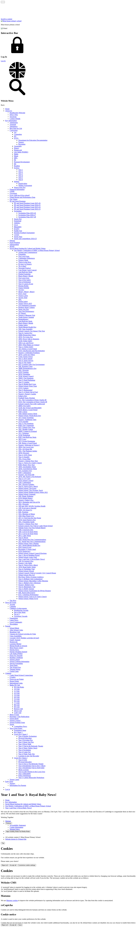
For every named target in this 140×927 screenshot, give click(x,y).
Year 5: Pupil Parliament (26, 380)
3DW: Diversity (23, 453)
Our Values (13, 199)
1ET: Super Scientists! (26, 418)
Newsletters (14, 624)
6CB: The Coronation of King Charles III (32, 402)
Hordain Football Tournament (24, 233)
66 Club (17, 701)
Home (7, 109)
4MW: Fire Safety (24, 406)
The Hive (13, 600)
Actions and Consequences (27, 252)
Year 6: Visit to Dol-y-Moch (28, 486)
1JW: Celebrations (24, 482)
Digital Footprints (24, 274)
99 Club (17, 707)
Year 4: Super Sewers (25, 360)
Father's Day (22, 396)
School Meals (14, 628)
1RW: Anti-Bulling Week (27, 467)
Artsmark (13, 124)
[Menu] (3, 2)
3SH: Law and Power (25, 343)
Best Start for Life (16, 128)
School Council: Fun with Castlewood (31, 404)
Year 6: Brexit (23, 538)
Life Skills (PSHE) (16, 654)
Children (8, 673)
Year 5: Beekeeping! (25, 390)
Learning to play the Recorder (28, 756)
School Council (15, 720)
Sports (12, 724)
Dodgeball (17, 221)
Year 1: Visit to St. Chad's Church (30, 463)
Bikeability (18, 227)
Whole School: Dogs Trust (27, 386)
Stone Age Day (23, 309)
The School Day (15, 667)
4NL (20, 300)
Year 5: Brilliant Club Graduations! (30, 579)
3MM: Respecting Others (27, 335)
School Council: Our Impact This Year (31, 331)
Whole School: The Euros (27, 488)
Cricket (16, 235)
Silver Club (18, 711)
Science (16, 168)
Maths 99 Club (15, 685)
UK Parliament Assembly (27, 305)
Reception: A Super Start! (27, 549)
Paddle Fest (18, 231)
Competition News (20, 726)
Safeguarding (14, 244)
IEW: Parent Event (24, 547)
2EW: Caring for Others (26, 355)
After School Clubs (16, 630)
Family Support (15, 640)
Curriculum (14, 130)
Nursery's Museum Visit (26, 315)
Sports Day (18, 219)
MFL (16, 158)
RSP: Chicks (22, 412)
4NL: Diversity (23, 370)
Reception (21, 144)
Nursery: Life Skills (25, 563)
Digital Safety (23, 301)
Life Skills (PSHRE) (21, 152)
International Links (16, 683)
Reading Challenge (16, 658)
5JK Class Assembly (25, 329)
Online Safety (23, 325)
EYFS (16, 138)
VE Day (21, 290)
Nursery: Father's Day (26, 500)
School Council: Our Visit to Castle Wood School (35, 526)
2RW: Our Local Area (26, 447)
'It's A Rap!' (22, 266)
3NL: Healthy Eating (25, 429)
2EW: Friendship (24, 374)
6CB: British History (25, 498)
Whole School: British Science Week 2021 (33, 492)
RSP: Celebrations (24, 473)
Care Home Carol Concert (27, 270)
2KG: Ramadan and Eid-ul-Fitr (29, 502)
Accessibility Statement (18, 825)
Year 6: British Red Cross (27, 384)
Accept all (13, 865)
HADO (16, 229)
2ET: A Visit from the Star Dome (29, 518)
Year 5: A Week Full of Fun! (28, 392)
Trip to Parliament (24, 282)
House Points (14, 681)
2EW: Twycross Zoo (25, 337)
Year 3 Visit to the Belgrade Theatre (30, 746)
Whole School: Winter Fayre (28, 598)
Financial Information (17, 189)
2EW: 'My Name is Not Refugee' (29, 477)
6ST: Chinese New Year (26, 427)
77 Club (17, 703)
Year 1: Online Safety (25, 347)
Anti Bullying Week (25, 272)
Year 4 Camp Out (24, 752)
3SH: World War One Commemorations (32, 539)
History (16, 148)
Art (15, 132)
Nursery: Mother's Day (26, 585)
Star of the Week (19, 612)
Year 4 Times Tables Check (27, 748)
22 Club (17, 693)
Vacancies (13, 117)
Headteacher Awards (21, 610)
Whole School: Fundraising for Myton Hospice (34, 591)
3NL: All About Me (25, 449)
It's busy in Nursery (25, 264)
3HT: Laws (22, 439)
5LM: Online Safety (25, 341)
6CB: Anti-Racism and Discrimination (31, 351)
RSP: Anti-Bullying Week (27, 437)
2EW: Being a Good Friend (27, 410)
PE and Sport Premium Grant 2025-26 (27, 203)
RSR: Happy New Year (26, 465)
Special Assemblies (16, 663)
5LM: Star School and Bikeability (30, 408)
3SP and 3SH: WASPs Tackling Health (31, 506)
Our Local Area (23, 256)
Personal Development (22, 162)
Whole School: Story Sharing (28, 543)
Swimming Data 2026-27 (27, 215)
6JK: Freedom (23, 512)
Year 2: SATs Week (25, 455)
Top (3, 843)
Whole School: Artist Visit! (27, 557)
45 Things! (22, 313)
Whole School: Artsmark (26, 494)
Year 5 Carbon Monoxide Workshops (31, 777)
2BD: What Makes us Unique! (28, 345)
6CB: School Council (25, 480)
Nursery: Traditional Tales (27, 419)
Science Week (23, 260)
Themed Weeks (15, 669)
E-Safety (13, 677)
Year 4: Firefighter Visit (26, 569)
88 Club (17, 705)
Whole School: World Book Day (29, 416)
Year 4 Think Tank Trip (26, 754)
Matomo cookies (12, 900)
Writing (16, 181)
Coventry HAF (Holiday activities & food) (24, 638)
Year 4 (20, 176)
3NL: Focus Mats (24, 459)
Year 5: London (23, 382)
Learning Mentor (15, 644)
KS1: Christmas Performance (28, 595)
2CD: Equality (23, 421)
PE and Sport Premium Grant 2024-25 (27, 205)
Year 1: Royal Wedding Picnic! (29, 555)
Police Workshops (24, 776)
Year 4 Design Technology (27, 736)
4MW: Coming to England (27, 431)
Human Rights (23, 286)
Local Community (16, 622)
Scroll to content (6, 19)
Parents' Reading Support (18, 652)
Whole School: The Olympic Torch (30, 490)
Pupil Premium (15, 242)
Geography (18, 146)
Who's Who (14, 115)
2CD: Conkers (23, 388)
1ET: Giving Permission (26, 441)
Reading (17, 166)
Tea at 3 (16, 614)
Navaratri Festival (24, 268)
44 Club (17, 697)
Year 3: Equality (24, 457)
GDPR (12, 191)
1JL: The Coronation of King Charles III (32, 400)
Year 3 (20, 174)
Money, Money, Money (26, 292)
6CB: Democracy (24, 551)
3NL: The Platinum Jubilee (27, 451)
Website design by (15, 839)
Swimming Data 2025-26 (27, 213)
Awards (12, 604)
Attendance (14, 126)
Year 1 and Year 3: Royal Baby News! (31, 559)
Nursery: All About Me (26, 475)
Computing (18, 134)
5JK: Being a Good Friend (27, 443)
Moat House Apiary (16, 648)
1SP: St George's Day (25, 561)
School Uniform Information (19, 661)
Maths (16, 154)
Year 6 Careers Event (25, 284)
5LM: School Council (25, 376)
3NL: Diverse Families (26, 484)
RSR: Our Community (26, 425)
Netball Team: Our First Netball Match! (32, 528)
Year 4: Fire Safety (24, 362)
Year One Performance (26, 311)
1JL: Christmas (23, 433)
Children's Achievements (18, 608)
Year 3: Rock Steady (25, 359)
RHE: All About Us (25, 510)
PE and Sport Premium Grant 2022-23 (27, 209)
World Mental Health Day (27, 327)
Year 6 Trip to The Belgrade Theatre (30, 764)
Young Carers (23, 296)
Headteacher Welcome (17, 113)
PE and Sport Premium (17, 201)
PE (15, 160)
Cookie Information (16, 827)
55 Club (17, 699)
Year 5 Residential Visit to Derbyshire (31, 768)
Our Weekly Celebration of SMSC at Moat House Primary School (37, 250)
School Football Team (17, 722)
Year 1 (20, 170)
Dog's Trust (22, 294)
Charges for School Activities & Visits (23, 634)
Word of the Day (20, 187)
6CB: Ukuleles (23, 372)
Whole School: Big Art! (26, 575)
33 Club (17, 695)
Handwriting (22, 183)
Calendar (13, 606)
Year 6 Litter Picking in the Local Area (31, 772)
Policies (12, 241)
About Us (8, 111)
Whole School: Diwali (26, 571)
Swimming (18, 211)
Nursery (21, 142)
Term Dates (14, 665)
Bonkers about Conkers (26, 307)
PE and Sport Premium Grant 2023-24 (27, 207)
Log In (3, 61)
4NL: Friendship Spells (26, 522)
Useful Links (14, 671)
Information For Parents (18, 785)
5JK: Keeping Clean (25, 366)
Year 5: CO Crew (24, 479)
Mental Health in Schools (18, 646)
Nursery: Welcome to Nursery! (29, 445)
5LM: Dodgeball (24, 435)
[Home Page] (11, 21)
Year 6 (20, 180)
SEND (12, 246)
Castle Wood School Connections (21, 675)
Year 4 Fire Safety (24, 280)
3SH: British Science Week (27, 414)
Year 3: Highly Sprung (26, 589)
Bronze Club (18, 709)
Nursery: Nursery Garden (27, 394)
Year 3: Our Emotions (25, 423)
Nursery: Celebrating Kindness (29, 353)
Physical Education (25, 738)
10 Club (17, 689)
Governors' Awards (20, 616)
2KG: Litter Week (24, 536)
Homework (18, 150)
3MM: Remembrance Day (27, 368)
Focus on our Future (17, 679)
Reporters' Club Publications (19, 717)
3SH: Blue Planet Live (26, 516)
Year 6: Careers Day (25, 333)
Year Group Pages (16, 728)
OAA (16, 225)
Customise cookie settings (26, 865)
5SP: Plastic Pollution (25, 496)
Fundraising (14, 618)
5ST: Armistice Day (25, 471)
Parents (7, 626)
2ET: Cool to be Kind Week (28, 534)
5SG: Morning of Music (26, 514)
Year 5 (20, 178)
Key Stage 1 (18, 732)
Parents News (14, 650)
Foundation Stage (20, 730)
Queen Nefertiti (23, 288)
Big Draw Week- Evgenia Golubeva (31, 577)
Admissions (14, 122)
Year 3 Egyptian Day (25, 740)
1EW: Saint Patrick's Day (27, 520)
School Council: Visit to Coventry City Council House (37, 573)
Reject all (5, 865)
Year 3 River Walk (24, 744)
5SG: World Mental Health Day (29, 545)
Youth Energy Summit (26, 317)
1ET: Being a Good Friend (27, 349)
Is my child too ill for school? (20, 195)
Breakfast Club (15, 632)
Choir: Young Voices (25, 357)
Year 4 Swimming (24, 750)
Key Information (11, 121)
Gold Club (17, 713)
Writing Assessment (25, 185)
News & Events (10, 602)
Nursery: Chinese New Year (28, 461)
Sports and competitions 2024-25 (25, 239)
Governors (13, 193)
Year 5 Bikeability (24, 774)
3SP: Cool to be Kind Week (28, 532)
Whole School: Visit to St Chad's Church (32, 597)
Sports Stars (18, 237)
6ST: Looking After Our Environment (31, 364)
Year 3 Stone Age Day (26, 742)
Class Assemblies (16, 636)
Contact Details (15, 119)
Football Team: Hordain (26, 398)
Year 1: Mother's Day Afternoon (29, 583)
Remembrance (23, 319)
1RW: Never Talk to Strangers (28, 339)
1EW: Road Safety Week (27, 567)
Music (16, 156)
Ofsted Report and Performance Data (22, 197)
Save (20, 925)
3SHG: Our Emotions (25, 378)
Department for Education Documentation (32, 140)
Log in (7, 789)
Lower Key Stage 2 (21, 734)
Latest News (14, 620)
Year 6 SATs (22, 760)
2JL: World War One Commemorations (32, 541)
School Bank (14, 718)
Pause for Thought (16, 656)
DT (15, 136)
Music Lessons (23, 770)
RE (15, 164)
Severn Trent (22, 298)
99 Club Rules (19, 687)
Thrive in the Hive (24, 262)
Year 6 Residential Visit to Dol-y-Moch (31, 766)
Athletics (17, 223)
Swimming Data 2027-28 (27, 217)
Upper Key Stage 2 (20, 758)
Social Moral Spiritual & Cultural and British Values (28, 248)
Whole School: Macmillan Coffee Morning (33, 581)
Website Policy (15, 829)
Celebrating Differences (26, 258)
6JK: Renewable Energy (26, 593)
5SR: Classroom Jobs (25, 530)
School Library (15, 659)
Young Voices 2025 (25, 303)
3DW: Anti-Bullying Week (27, 469)
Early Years (9, 781)
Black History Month (25, 276)
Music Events (14, 715)
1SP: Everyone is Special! (27, 508)
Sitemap (8, 821)
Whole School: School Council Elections (32, 553)
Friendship (22, 254)
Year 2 (20, 172)
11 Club (16, 691)
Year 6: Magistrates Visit (26, 587)
